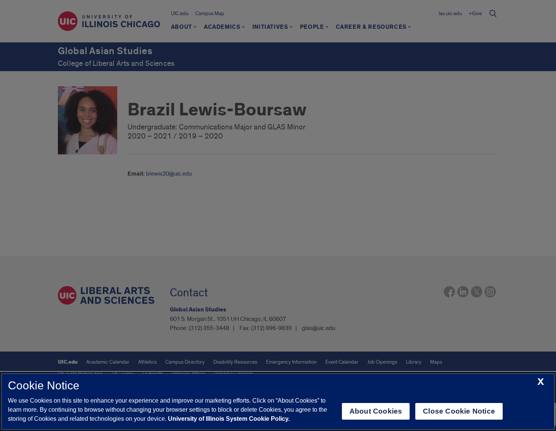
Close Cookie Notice (459, 411)
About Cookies (375, 411)
